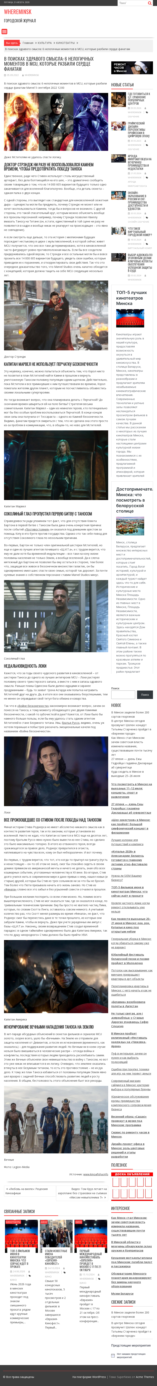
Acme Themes (145, 1377)
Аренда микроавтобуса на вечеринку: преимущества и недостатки (139, 162)
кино (13, 1280)
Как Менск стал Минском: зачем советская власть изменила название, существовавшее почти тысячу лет (131, 746)
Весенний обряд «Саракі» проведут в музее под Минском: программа (129, 1121)
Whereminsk (17, 12)
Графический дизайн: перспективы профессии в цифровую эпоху (139, 129)
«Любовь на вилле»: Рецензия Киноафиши (26, 1191)
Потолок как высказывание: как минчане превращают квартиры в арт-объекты (132, 975)
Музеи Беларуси (122, 1293)
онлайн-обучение (138, 221)
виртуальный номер (140, 248)
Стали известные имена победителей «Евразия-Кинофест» (56, 1257)
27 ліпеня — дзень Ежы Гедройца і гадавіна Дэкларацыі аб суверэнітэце (131, 763)
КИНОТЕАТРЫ (13, 1222)
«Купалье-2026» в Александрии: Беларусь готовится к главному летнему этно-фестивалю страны (129, 860)
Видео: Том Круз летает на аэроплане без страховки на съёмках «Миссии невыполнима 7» (82, 1193)
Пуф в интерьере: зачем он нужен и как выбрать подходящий (129, 1058)
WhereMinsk (32, 75)
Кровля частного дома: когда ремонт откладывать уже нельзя (130, 907)
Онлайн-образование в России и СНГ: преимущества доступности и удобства (138, 200)
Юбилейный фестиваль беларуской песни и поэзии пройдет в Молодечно (130, 959)
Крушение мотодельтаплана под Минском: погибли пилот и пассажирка (131, 1262)
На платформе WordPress (89, 1377)
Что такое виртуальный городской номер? (140, 231)
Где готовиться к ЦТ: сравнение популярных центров (139, 98)
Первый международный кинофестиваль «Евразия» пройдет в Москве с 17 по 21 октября (91, 1260)
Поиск (115, 688)
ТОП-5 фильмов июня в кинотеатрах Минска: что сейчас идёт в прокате (20, 1259)
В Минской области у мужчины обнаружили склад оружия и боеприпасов (131, 1246)
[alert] (132, 1355)
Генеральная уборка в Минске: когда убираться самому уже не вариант (131, 943)
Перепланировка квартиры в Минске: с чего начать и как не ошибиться (131, 990)
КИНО (44, 1222)
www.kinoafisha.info (95, 1174)
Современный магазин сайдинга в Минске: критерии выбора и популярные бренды (130, 1085)
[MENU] (4, 31)
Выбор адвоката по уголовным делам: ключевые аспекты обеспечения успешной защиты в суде (140, 263)
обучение (133, 116)
